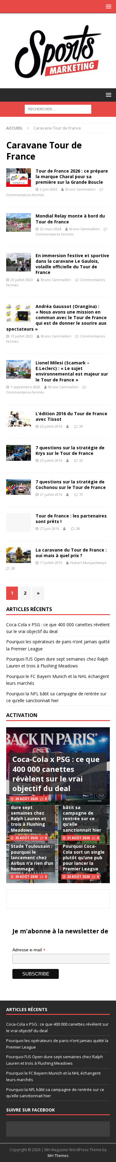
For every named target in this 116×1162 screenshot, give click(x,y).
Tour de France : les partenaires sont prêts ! (71, 518)
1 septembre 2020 (25, 387)
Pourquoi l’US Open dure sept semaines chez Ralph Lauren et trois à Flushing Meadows (32, 816)
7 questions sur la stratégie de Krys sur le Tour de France (70, 450)
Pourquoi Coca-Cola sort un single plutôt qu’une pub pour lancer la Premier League (84, 857)
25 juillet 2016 (51, 460)
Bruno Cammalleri (80, 189)
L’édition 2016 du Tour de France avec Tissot (71, 416)
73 (81, 494)
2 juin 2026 (48, 189)
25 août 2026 (26, 838)
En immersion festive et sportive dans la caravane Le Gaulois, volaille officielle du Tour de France (72, 264)
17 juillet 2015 (51, 562)
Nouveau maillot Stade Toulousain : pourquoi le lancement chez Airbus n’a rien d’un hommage (32, 855)
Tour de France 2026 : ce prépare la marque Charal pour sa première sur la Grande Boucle (72, 176)
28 (78, 528)
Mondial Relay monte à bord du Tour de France (70, 218)
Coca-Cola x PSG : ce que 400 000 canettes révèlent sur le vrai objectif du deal (56, 773)
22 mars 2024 (50, 229)
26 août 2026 (26, 799)
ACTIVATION (21, 715)
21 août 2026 (78, 838)
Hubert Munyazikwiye (88, 562)
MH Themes (58, 1155)
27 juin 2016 (49, 528)
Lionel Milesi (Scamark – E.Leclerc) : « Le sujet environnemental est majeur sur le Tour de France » (72, 371)
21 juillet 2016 (51, 494)
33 (81, 460)
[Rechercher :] (58, 109)
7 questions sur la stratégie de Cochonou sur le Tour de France (71, 484)
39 (81, 426)
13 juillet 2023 (22, 336)
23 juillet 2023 (22, 279)
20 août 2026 (26, 876)
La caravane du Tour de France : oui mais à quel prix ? (71, 552)
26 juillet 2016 (51, 426)
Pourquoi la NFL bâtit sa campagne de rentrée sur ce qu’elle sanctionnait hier (82, 816)
